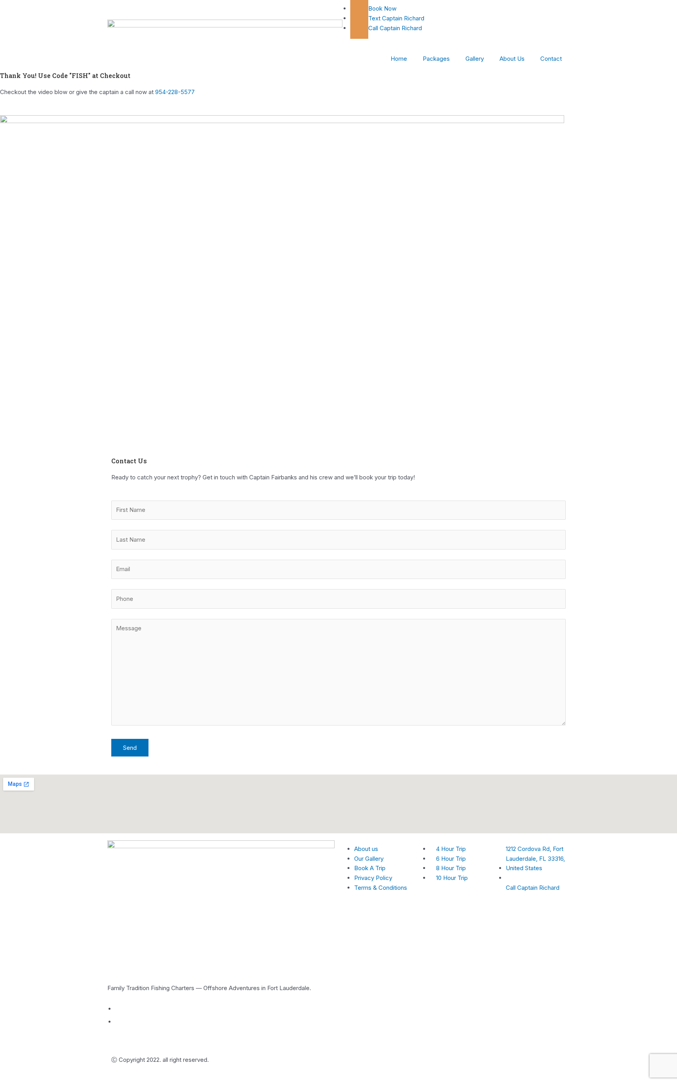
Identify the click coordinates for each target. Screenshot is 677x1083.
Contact (551, 58)
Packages (436, 58)
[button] (338, 274)
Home (399, 58)
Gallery (474, 58)
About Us (512, 58)
